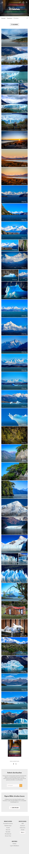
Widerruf (22, 832)
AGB (23, 823)
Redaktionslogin (8, 825)
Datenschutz (22, 827)
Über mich (8, 829)
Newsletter (8, 831)
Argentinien (9, 18)
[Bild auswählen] (3, 45)
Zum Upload (15, 807)
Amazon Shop (8, 835)
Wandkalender (8, 833)
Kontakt (8, 827)
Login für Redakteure (14, 845)
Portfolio (14, 843)
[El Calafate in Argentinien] (14, 38)
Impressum (22, 825)
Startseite (3, 18)
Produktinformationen (8, 823)
